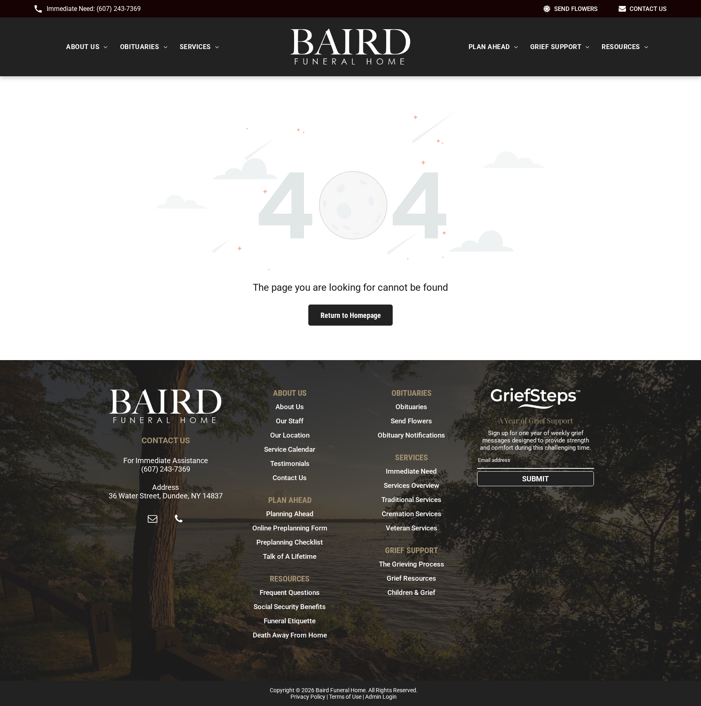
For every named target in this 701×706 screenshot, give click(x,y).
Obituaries (411, 407)
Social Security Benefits (290, 607)
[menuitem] (87, 47)
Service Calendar (289, 449)
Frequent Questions (290, 592)
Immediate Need (411, 471)
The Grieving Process (411, 564)
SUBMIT (535, 478)
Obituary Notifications (411, 435)
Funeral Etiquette (290, 621)
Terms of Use (345, 696)
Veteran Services (411, 528)
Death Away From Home (290, 635)
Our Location (290, 435)
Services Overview (411, 485)
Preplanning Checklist (289, 542)
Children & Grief (411, 592)
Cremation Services (411, 514)
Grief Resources (411, 578)
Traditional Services (411, 500)
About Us (289, 407)
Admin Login (381, 696)
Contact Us (290, 478)
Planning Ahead (290, 514)
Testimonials (290, 463)
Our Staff (289, 421)
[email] (152, 520)
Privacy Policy (307, 696)
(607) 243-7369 (119, 9)
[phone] (178, 520)
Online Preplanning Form (289, 528)
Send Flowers (411, 421)
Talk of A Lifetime (289, 556)
